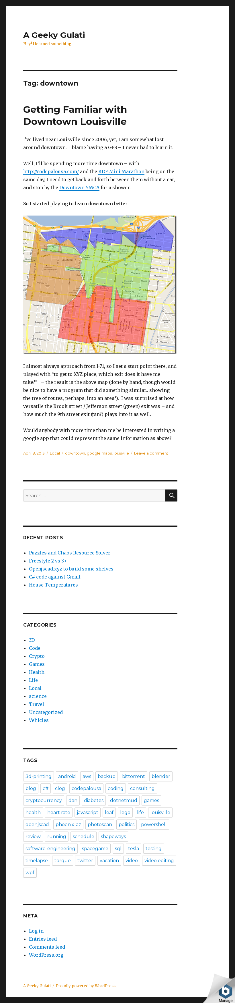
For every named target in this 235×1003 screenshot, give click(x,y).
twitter (85, 860)
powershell (154, 824)
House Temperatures (53, 585)
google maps (99, 453)
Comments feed (47, 947)
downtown (75, 453)
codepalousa (86, 788)
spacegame (95, 848)
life (140, 812)
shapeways (113, 836)
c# (45, 788)
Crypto (37, 656)
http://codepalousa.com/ (51, 171)
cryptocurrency (44, 800)
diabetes (93, 800)
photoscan (100, 824)
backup (106, 776)
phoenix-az (68, 824)
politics (126, 824)
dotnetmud (123, 800)
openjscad (37, 824)
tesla (133, 848)
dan (72, 800)
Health (36, 672)
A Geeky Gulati (54, 35)
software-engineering (50, 848)
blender (161, 776)
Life (33, 680)
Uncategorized (46, 712)
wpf (30, 872)
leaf (109, 812)
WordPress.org (46, 955)
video (132, 860)
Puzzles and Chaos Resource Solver (69, 553)
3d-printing (39, 776)
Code (34, 648)
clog (60, 788)
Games (37, 664)
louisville (121, 453)
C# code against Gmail (55, 577)
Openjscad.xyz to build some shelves (71, 569)
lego (125, 812)
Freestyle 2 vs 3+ (48, 561)
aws (87, 776)
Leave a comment (151, 453)
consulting (142, 788)
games (151, 800)
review (33, 836)
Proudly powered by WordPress (85, 986)
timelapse (37, 860)
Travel (36, 704)
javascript (87, 812)
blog (31, 788)
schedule (83, 836)
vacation (109, 860)
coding (116, 788)
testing (154, 848)
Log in (36, 931)
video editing (159, 860)
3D (32, 640)
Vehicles (39, 720)
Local (55, 453)
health (33, 812)
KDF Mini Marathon (121, 171)
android (67, 776)
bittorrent (133, 776)
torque (62, 860)
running (56, 836)
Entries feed (43, 939)
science (38, 696)
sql (118, 848)
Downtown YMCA (79, 187)
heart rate (58, 812)
